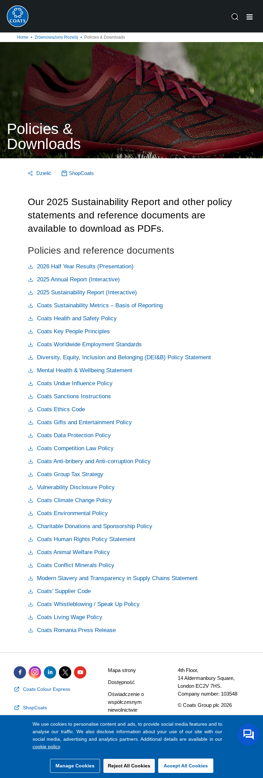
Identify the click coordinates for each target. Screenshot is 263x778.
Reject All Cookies (129, 765)
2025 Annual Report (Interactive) (77, 279)
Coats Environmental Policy (71, 513)
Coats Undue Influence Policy (74, 383)
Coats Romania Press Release (75, 630)
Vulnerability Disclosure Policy (75, 487)
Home (22, 37)
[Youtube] (80, 672)
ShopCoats (81, 173)
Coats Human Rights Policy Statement (85, 539)
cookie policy (46, 746)
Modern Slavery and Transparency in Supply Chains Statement (116, 578)
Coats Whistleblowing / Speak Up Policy (87, 604)
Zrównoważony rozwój (56, 37)
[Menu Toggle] (249, 17)
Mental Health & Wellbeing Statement (83, 370)
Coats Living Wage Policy (68, 617)
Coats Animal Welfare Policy (72, 552)
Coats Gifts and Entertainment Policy (83, 422)
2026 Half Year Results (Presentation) (84, 266)
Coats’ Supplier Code (63, 591)
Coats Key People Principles (72, 331)
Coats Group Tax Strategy (69, 474)
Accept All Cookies (186, 765)
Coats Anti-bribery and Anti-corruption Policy (93, 461)
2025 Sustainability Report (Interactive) (86, 292)
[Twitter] (65, 672)
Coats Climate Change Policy (73, 500)
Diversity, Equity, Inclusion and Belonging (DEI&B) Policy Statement (123, 357)
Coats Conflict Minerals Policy (74, 565)
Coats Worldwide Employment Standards (88, 344)
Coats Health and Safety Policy (76, 318)
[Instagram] (35, 672)
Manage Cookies (75, 765)
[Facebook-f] (20, 672)
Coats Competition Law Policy (74, 448)
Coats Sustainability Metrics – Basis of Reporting (99, 305)
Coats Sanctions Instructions (73, 396)
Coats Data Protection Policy (73, 435)
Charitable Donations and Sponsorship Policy (93, 526)
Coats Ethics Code (60, 409)
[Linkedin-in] (50, 672)
